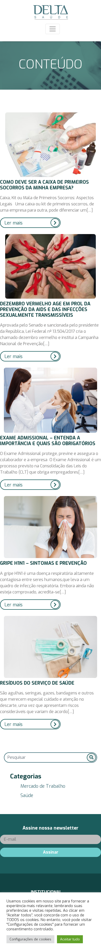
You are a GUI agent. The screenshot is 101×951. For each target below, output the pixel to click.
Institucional (46, 892)
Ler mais (13, 223)
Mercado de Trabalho (42, 786)
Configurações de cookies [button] (30, 939)
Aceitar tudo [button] (70, 939)
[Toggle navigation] (52, 29)
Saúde (26, 795)
